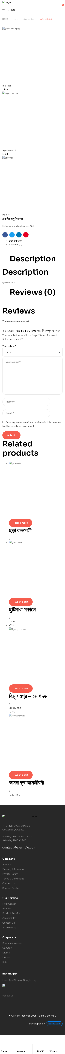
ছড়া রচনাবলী (20, 530)
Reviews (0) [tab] (33, 292)
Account (22, 1051)
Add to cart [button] (21, 601)
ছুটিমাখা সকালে (22, 609)
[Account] (18, 1047)
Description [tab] (33, 258)
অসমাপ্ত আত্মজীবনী (26, 782)
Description (15, 240)
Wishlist (54, 1051)
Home (5, 19)
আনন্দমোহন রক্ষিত (28, 19)
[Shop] (2, 1047)
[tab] (36, 241)
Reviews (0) (15, 244)
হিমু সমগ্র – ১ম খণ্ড (28, 696)
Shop (4, 1051)
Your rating (9, 346)
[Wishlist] (51, 1047)
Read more (21, 522)
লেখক (16, 19)
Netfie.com (54, 1023)
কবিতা (31, 226)
